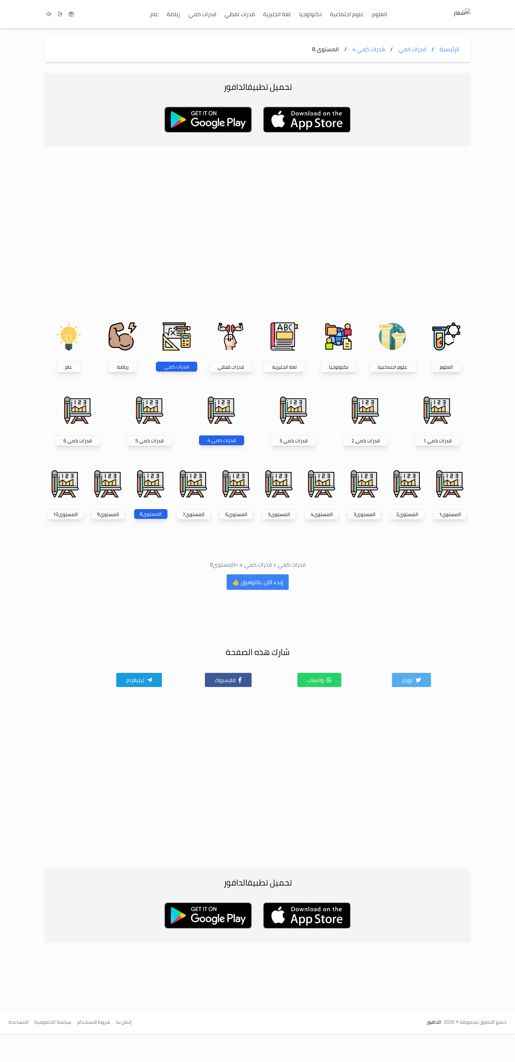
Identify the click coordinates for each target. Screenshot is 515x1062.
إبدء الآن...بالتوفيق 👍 (257, 582)
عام (154, 14)
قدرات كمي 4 (255, 564)
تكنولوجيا (310, 14)
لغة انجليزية (277, 14)
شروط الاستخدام (93, 1022)
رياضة (173, 14)
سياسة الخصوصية (52, 1022)
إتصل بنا (124, 1022)
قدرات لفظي (240, 14)
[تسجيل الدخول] (60, 14)
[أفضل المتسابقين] (71, 14)
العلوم (379, 14)
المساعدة (18, 1022)
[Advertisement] (257, 233)
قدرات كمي (202, 14)
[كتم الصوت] (48, 14)
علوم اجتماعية (347, 14)
